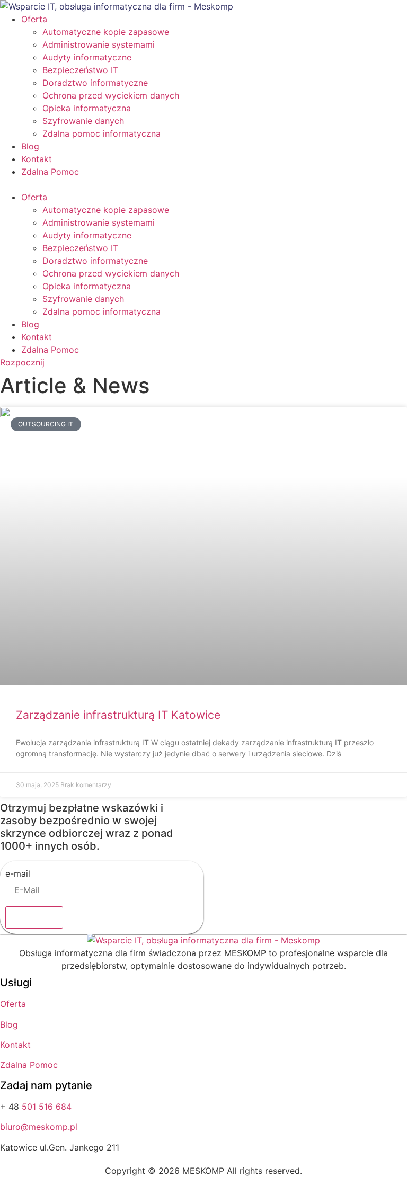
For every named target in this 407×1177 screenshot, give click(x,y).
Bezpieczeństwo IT (80, 70)
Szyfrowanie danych (83, 120)
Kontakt (36, 159)
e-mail (17, 873)
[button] (203, 184)
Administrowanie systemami (98, 44)
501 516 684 (47, 1106)
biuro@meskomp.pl (38, 1126)
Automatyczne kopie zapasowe (105, 31)
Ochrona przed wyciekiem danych (110, 95)
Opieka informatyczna (86, 108)
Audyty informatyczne (86, 57)
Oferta (34, 19)
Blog (30, 146)
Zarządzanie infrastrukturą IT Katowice (118, 714)
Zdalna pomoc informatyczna (101, 133)
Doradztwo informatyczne (95, 82)
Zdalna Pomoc (50, 171)
